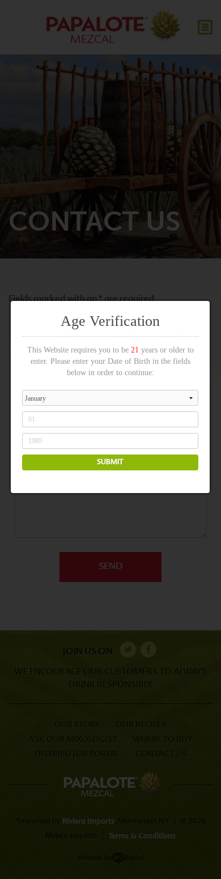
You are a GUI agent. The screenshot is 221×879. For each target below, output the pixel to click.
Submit (110, 462)
